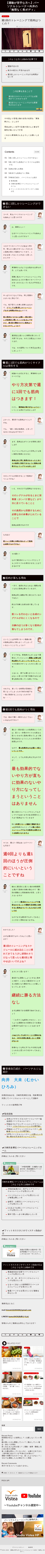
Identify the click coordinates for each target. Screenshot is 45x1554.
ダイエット (5, 16)
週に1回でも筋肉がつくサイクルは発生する (24, 163)
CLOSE (37, 151)
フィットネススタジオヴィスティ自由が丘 (25, 190)
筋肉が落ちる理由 (16, 169)
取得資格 (14, 181)
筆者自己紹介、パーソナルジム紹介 (23, 177)
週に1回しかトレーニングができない (23, 158)
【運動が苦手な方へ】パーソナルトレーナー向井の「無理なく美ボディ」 (22, 6)
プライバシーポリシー (18, 1547)
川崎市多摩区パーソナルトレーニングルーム (25, 185)
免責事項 (30, 1547)
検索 (3, 1425)
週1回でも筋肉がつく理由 (19, 173)
